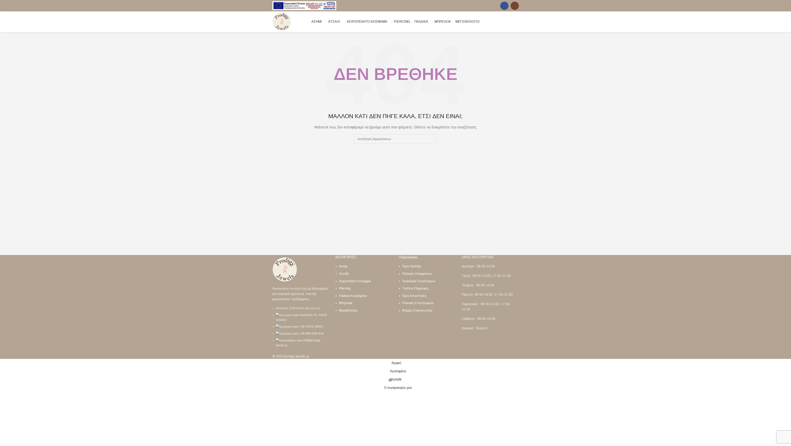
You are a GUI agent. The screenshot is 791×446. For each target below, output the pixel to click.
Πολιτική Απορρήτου (417, 273)
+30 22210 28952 (311, 326)
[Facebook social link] (504, 6)
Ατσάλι (344, 273)
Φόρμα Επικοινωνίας (417, 310)
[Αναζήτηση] (509, 22)
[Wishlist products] (517, 22)
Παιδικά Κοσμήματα (353, 296)
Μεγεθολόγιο (348, 310)
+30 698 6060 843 (311, 333)
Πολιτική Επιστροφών (418, 303)
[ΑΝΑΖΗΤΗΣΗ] (432, 139)
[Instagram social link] (515, 6)
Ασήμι (343, 266)
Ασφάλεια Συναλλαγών (419, 281)
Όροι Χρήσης (411, 266)
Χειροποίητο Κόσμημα (355, 281)
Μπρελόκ (345, 303)
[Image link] (284, 269)
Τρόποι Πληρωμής (415, 288)
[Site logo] (304, 5)
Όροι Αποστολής (414, 296)
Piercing (345, 288)
